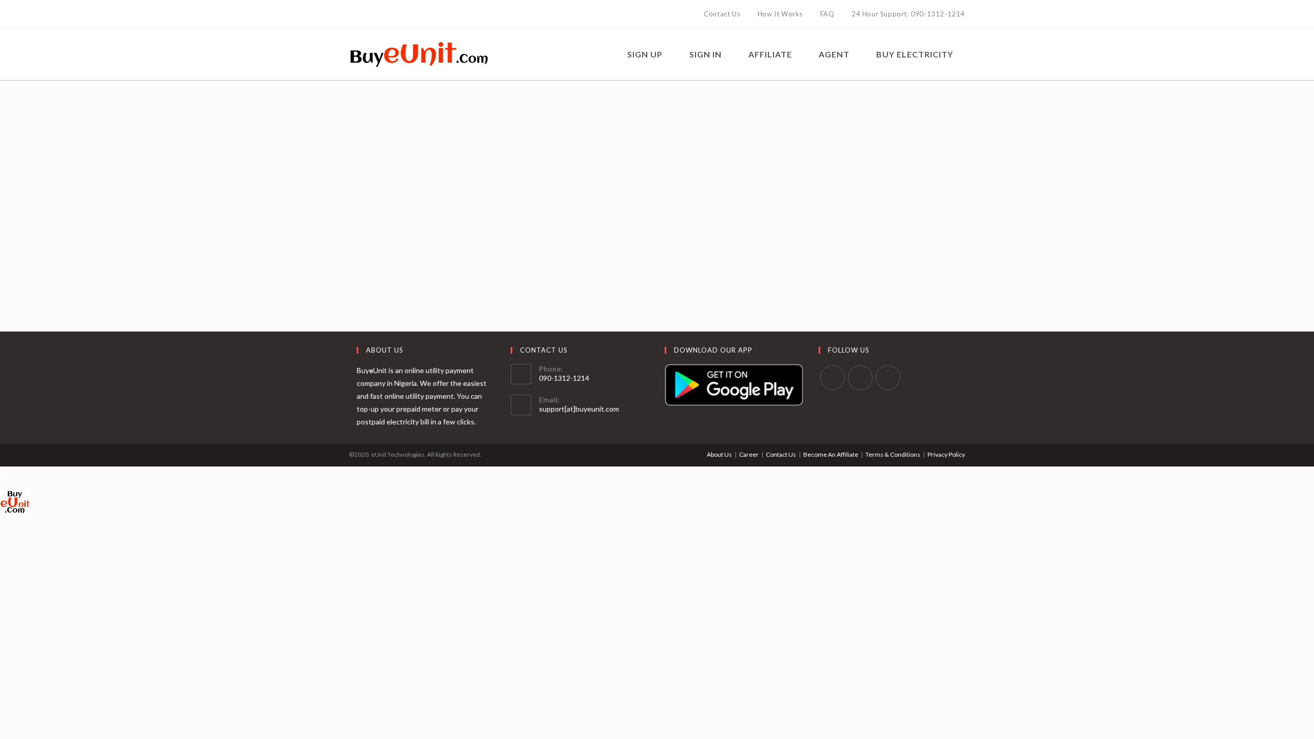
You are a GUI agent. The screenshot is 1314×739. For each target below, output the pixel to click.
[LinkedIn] (375, 14)
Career (749, 454)
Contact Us (781, 454)
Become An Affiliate (830, 454)
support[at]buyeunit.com (579, 408)
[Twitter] (353, 14)
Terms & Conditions (892, 454)
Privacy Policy (946, 454)
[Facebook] (364, 14)
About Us (719, 454)
